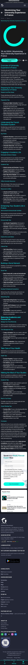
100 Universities (5, 597)
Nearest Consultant (6, 571)
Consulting (4, 574)
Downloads (4, 589)
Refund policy (9, 657)
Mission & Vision (5, 624)
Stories (4, 586)
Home (2, 18)
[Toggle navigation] (25, 5)
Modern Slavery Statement (10, 659)
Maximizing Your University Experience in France (13, 20)
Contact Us (3, 626)
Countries (5, 602)
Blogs (8, 18)
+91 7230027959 (11, 653)
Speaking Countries (7, 599)
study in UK (7, 446)
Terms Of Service (20, 659)
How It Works (4, 623)
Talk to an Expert (14, 484)
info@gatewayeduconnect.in (14, 655)
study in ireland (10, 448)
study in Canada (14, 446)
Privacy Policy (4, 628)
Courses (4, 606)
